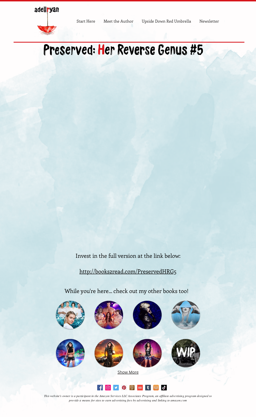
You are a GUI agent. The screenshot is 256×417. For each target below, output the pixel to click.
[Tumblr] (148, 387)
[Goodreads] (132, 387)
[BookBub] (140, 387)
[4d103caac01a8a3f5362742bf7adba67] (156, 387)
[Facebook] (100, 387)
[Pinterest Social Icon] (124, 387)
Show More (128, 372)
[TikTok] (164, 387)
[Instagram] (108, 387)
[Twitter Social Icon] (116, 387)
